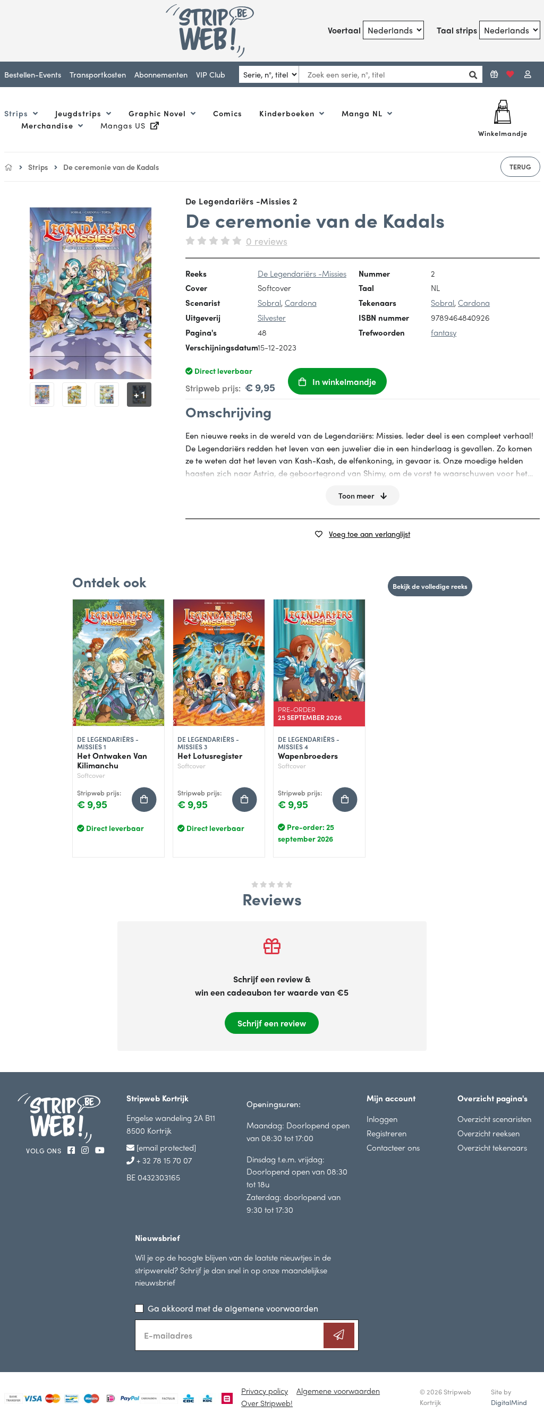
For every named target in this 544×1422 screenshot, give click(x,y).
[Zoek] (470, 74)
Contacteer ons (393, 1147)
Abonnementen (161, 74)
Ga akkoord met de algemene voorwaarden (233, 1308)
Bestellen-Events (32, 74)
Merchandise (48, 125)
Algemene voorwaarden (338, 1390)
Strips (17, 113)
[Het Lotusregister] (219, 662)
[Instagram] (86, 1150)
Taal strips (457, 30)
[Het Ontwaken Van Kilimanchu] (118, 662)
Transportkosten (98, 74)
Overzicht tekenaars (492, 1147)
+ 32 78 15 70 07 (163, 1160)
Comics (227, 113)
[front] (91, 293)
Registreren (386, 1132)
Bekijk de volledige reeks (430, 586)
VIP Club (210, 74)
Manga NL (363, 113)
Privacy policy (264, 1390)
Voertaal (344, 30)
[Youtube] (100, 1150)
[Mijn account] (528, 74)
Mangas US (124, 125)
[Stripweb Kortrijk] (210, 30)
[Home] (8, 166)
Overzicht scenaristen (494, 1118)
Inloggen (382, 1118)
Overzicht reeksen (488, 1132)
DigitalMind (509, 1402)
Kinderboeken (288, 113)
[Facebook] (72, 1150)
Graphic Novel (159, 113)
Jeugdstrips (79, 113)
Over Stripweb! (267, 1403)
